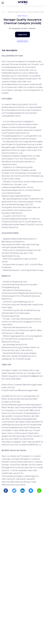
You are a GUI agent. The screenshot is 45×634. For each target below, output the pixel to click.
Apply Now (22, 35)
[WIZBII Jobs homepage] (22, 2)
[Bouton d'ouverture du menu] (3, 2)
